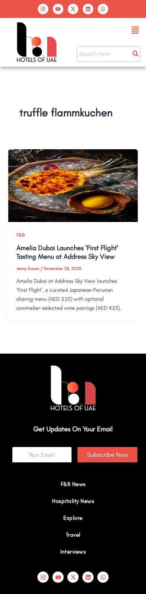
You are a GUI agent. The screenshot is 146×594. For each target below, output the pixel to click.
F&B (20, 235)
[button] (135, 30)
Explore (73, 517)
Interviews (73, 551)
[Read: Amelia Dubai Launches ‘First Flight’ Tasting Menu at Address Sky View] (72, 185)
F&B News (73, 484)
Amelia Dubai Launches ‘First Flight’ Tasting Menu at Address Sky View (67, 252)
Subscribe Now (107, 454)
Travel (73, 534)
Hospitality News (73, 501)
